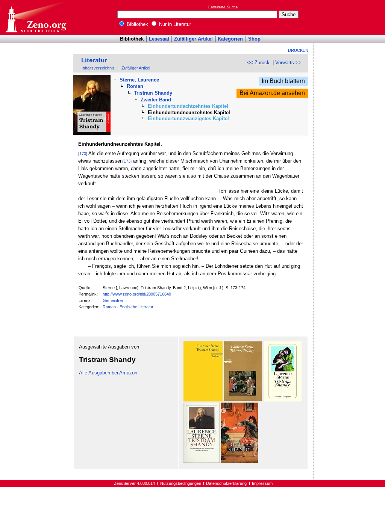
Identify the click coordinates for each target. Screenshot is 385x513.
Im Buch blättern (283, 81)
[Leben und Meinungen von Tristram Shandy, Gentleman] (203, 400)
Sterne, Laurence (139, 80)
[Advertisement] (350, 17)
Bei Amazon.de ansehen (272, 93)
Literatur (94, 60)
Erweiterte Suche (223, 7)
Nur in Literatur (174, 24)
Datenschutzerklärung (226, 483)
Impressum (262, 483)
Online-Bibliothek (35, 17)
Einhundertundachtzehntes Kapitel (188, 106)
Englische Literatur (136, 307)
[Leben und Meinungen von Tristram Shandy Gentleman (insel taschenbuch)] (201, 461)
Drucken (298, 50)
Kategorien (230, 39)
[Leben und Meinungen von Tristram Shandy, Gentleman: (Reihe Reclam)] (243, 400)
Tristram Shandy (153, 93)
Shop (254, 39)
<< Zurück (258, 62)
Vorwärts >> (288, 62)
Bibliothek (136, 24)
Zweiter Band (156, 100)
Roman (135, 86)
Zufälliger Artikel (193, 39)
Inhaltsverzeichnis (98, 68)
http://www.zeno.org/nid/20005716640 (137, 294)
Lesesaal (159, 39)
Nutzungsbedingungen (180, 483)
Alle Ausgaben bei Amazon (108, 373)
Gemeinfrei (113, 300)
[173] (82, 153)
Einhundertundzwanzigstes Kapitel (188, 118)
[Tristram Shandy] (283, 400)
